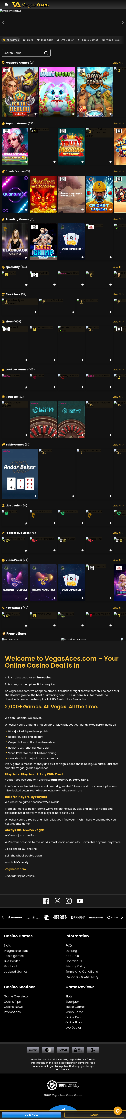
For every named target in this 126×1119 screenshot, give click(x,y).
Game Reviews (79, 987)
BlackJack (16, 294)
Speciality (16, 267)
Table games (14, 956)
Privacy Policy (75, 966)
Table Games (90, 40)
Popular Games (20, 123)
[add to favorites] (35, 114)
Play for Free (20, 94)
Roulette (15, 396)
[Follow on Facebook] (46, 901)
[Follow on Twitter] (57, 901)
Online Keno (74, 1017)
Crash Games (18, 171)
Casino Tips (12, 1002)
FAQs (69, 945)
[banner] (63, 22)
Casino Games (18, 936)
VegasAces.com (71, 658)
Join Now (31, 1115)
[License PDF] (63, 1086)
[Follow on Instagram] (69, 901)
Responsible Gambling (81, 977)
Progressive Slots (21, 532)
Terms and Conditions (81, 972)
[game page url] (54, 130)
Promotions (16, 633)
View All (117, 62)
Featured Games (20, 62)
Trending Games (20, 219)
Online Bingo (74, 1022)
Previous (3, 22)
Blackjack (47, 40)
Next (122, 22)
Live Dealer (67, 40)
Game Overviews (16, 996)
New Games (17, 607)
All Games (13, 40)
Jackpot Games (20, 369)
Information (77, 936)
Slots (30, 40)
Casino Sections (19, 987)
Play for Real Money (20, 86)
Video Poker (113, 40)
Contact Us (73, 961)
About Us (72, 956)
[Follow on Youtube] (80, 901)
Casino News (13, 1007)
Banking (71, 951)
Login (94, 1115)
